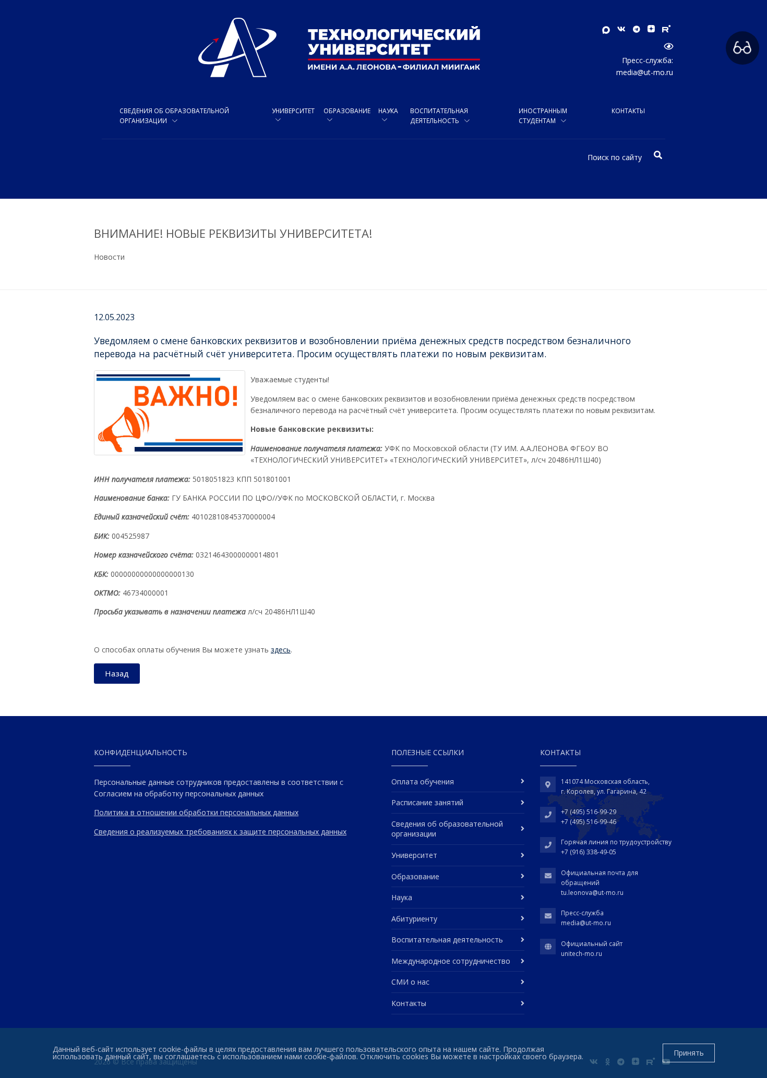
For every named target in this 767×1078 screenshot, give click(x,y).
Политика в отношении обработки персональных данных (196, 812)
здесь (281, 650)
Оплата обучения (422, 781)
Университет (293, 110)
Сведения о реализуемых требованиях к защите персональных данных (220, 832)
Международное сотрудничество (450, 961)
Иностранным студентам (543, 115)
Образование (346, 110)
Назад (117, 673)
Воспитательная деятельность (439, 115)
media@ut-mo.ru (644, 72)
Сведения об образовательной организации (174, 115)
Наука (388, 110)
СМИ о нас (410, 982)
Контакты (628, 110)
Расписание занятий (427, 802)
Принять (689, 1053)
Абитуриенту (414, 919)
